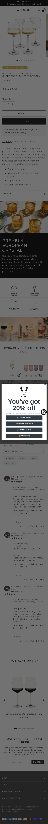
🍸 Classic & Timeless (24, 417)
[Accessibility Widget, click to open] (44, 412)
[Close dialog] (45, 385)
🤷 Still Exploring (24, 436)
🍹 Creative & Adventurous (24, 423)
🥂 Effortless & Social (24, 429)
